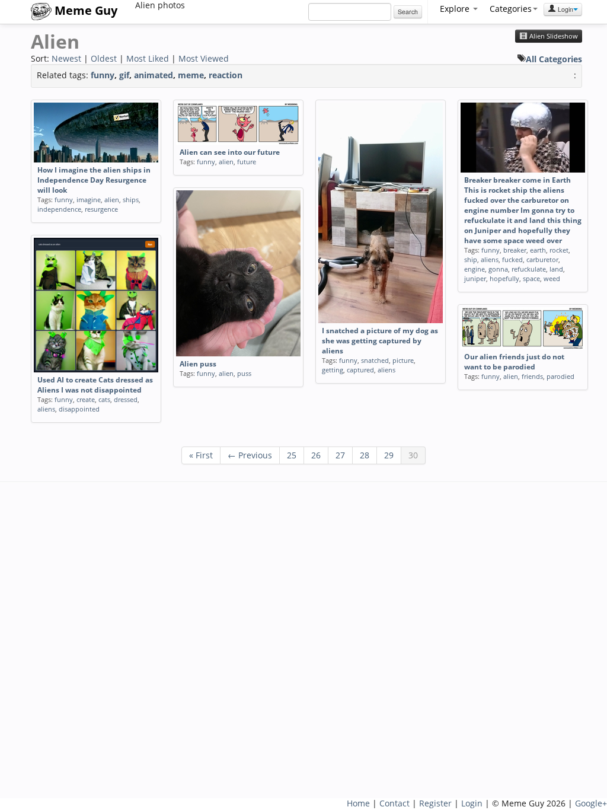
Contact (394, 803)
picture (403, 360)
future (246, 161)
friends (532, 376)
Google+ (591, 803)
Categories (511, 8)
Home (358, 803)
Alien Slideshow (553, 36)
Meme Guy (84, 10)
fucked (512, 259)
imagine (88, 199)
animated (153, 75)
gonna (498, 268)
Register (435, 803)
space (531, 278)
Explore (456, 8)
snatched (375, 360)
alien (111, 199)
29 (389, 455)
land (556, 268)
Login (564, 9)
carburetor (542, 259)
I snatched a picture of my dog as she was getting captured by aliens (380, 340)
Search (408, 11)
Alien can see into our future (230, 152)
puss (244, 373)
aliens (386, 369)
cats (104, 399)
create (85, 399)
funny (102, 75)
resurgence (101, 209)
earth (538, 249)
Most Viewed (203, 58)
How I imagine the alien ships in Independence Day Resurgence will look (94, 179)
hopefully (504, 278)
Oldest (104, 58)
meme (191, 75)
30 (413, 455)
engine (474, 268)
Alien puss (198, 363)
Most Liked (147, 58)
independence (59, 209)
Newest (66, 58)
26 (316, 455)
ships (131, 199)
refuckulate (529, 268)
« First (201, 455)
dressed (126, 399)
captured (360, 369)
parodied (560, 376)
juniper (475, 278)
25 (291, 455)
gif (124, 75)
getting (332, 369)
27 (340, 455)
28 (364, 455)
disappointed (79, 408)
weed (552, 278)
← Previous (250, 455)
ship (470, 259)
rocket (559, 249)
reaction (225, 75)
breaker (514, 249)
